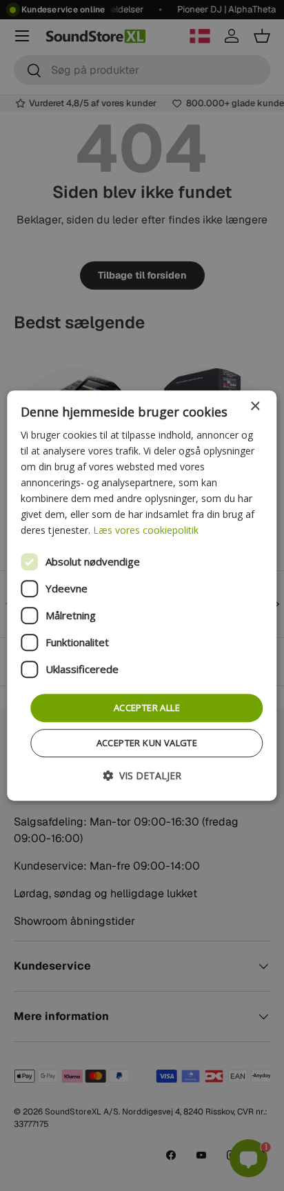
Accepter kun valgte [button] (147, 743)
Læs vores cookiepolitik (146, 530)
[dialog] (141, 595)
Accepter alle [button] (147, 707)
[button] (142, 775)
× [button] (255, 406)
